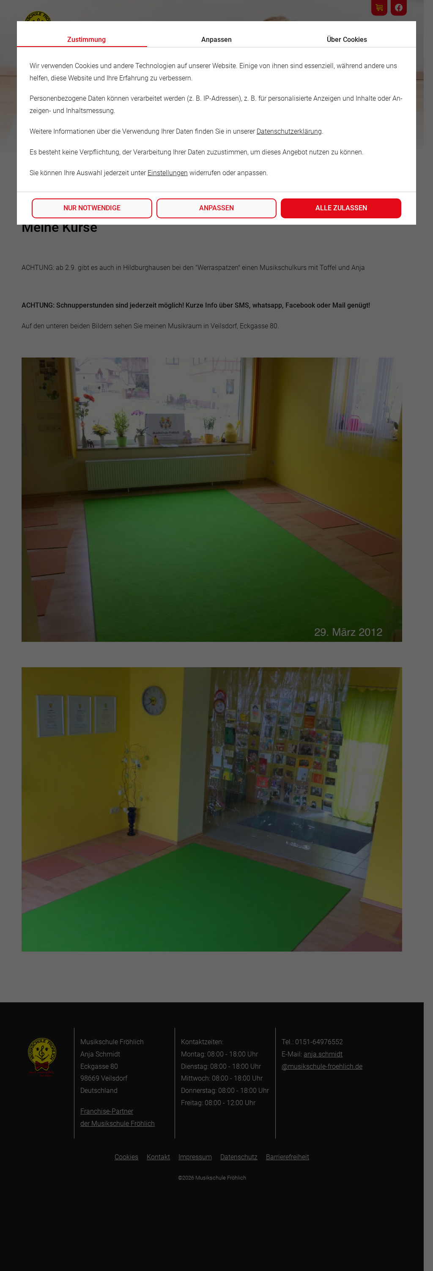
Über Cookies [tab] (347, 40)
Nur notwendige (92, 208)
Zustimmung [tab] (86, 40)
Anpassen (216, 208)
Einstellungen (168, 173)
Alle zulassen (341, 208)
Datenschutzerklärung (289, 131)
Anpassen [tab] (216, 40)
